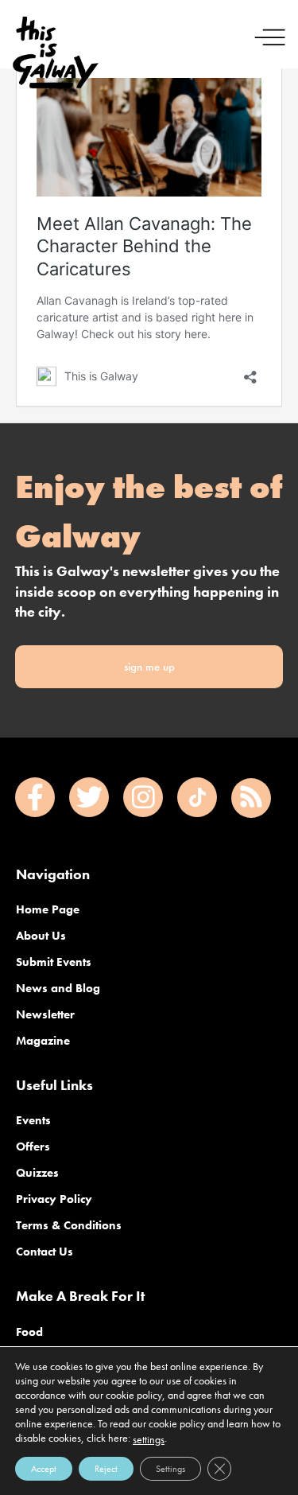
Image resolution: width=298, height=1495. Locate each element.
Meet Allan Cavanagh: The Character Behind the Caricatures (144, 246)
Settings (170, 1468)
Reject (106, 1468)
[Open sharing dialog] (250, 373)
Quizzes (37, 1173)
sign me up (149, 667)
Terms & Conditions (69, 1225)
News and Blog (58, 988)
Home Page (47, 909)
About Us (41, 936)
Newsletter (45, 1014)
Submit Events (53, 962)
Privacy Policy (54, 1199)
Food (29, 1332)
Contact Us (44, 1251)
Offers (33, 1146)
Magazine (43, 1041)
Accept (43, 1468)
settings (148, 1439)
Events (33, 1120)
